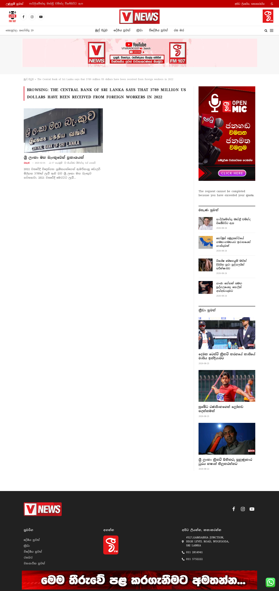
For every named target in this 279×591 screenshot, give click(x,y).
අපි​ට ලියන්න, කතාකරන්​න (250, 3)
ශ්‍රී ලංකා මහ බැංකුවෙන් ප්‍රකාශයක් (54, 157)
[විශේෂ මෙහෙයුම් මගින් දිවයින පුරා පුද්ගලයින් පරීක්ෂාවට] (206, 264)
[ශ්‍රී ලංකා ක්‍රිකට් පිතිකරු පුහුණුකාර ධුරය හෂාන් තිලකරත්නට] (227, 439)
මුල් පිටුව (101, 30)
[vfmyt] (139, 53)
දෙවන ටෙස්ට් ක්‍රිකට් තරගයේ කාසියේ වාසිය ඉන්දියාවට (227, 356)
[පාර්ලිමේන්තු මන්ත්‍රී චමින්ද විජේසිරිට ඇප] (206, 223)
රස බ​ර (179, 30)
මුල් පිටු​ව (29, 79)
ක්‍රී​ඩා (139, 30)
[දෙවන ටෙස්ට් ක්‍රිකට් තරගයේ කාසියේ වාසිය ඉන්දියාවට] (227, 333)
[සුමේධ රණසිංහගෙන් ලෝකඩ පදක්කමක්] (227, 386)
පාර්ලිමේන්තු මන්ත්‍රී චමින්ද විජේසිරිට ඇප (233, 221)
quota (250, 195)
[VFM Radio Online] (11, 16)
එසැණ (27, 163)
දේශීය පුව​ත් (121, 30)
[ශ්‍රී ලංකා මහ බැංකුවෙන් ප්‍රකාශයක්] (63, 130)
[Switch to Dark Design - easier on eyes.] (271, 3)
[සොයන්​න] (266, 30)
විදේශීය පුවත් (158, 30)
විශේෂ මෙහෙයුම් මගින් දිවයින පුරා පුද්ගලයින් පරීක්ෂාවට (231, 264)
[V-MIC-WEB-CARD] (227, 133)
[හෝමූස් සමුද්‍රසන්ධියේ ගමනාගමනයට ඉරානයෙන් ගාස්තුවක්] (206, 242)
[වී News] (139, 17)
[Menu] (271, 30)
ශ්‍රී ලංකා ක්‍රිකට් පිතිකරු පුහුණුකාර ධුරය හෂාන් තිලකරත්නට (225, 462)
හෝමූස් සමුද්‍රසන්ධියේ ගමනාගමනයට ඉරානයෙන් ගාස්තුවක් (67, 3)
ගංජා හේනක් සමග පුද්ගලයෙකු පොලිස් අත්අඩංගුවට (229, 287)
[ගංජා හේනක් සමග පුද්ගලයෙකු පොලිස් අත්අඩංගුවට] (206, 287)
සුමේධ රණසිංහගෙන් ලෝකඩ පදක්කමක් (221, 409)
